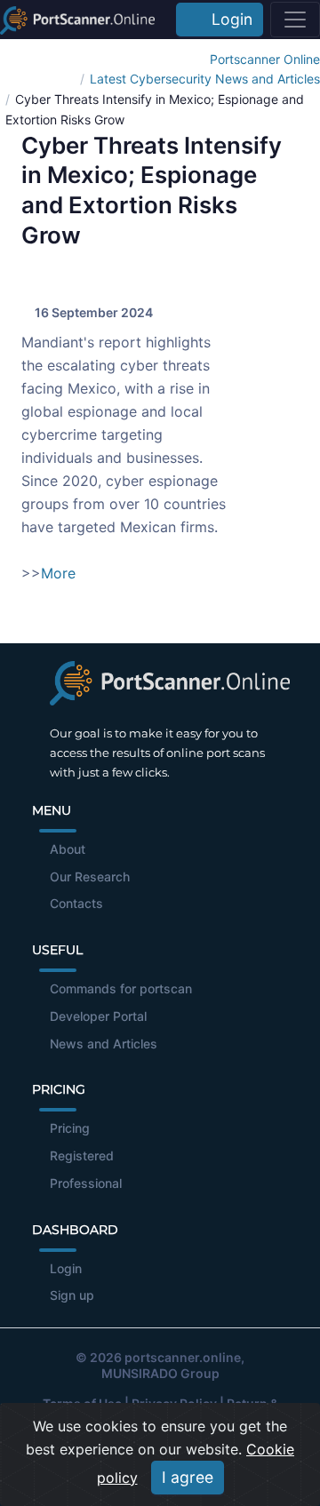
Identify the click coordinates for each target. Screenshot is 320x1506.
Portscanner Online (265, 59)
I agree (187, 1477)
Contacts (76, 903)
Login (227, 19)
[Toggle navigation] (295, 19)
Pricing (70, 1127)
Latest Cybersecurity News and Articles (205, 78)
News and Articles (103, 1043)
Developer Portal (98, 1016)
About (67, 849)
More (58, 573)
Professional (86, 1183)
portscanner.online (182, 1357)
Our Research (90, 876)
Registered (82, 1155)
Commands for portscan (121, 988)
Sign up (72, 1295)
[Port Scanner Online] (77, 19)
